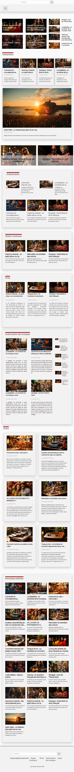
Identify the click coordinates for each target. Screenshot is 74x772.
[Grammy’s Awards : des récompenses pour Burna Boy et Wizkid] (54, 37)
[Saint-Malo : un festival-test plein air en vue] (37, 108)
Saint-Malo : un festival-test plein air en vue (20, 130)
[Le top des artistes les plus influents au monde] (58, 381)
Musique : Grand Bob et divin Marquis (45, 72)
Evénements (24, 758)
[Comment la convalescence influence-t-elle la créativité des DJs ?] (11, 63)
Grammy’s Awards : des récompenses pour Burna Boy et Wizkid (67, 38)
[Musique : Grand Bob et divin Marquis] (46, 63)
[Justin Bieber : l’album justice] (15, 667)
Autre (59, 758)
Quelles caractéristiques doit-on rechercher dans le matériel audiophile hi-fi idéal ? (52, 455)
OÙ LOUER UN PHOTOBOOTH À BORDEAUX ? (63, 340)
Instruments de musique (50, 759)
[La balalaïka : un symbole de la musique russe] (54, 29)
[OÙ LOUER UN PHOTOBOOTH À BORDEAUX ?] (56, 339)
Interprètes (14, 758)
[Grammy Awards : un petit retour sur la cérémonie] (28, 63)
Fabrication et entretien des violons (53, 498)
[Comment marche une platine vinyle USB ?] (12, 184)
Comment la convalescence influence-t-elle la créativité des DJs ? (13, 216)
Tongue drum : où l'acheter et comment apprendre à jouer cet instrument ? (65, 368)
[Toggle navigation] (5, 8)
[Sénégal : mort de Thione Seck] (54, 22)
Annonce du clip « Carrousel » (55, 160)
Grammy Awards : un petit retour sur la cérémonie (28, 72)
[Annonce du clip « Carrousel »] (54, 45)
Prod (42, 758)
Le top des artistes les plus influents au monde (11, 27)
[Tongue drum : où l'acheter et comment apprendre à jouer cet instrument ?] (37, 287)
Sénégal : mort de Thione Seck (56, 676)
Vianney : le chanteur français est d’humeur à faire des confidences (36, 27)
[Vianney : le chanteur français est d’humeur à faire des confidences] (37, 667)
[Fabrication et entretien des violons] (37, 246)
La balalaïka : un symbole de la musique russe (67, 28)
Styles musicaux (33, 759)
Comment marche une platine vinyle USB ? (26, 186)
